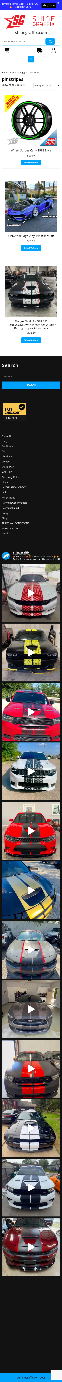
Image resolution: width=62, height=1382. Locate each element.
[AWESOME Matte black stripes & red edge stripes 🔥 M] (31, 950)
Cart (4, 451)
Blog (4, 441)
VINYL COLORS (10, 528)
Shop (4, 518)
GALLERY (7, 471)
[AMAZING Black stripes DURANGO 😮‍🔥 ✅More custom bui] (31, 1187)
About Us (7, 435)
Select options (31, 162)
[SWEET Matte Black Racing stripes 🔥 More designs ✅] (31, 831)
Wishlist (6, 533)
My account (8, 497)
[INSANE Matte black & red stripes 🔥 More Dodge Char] (31, 1247)
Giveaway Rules (10, 477)
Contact (6, 461)
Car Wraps (7, 446)
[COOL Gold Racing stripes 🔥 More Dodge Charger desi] (31, 890)
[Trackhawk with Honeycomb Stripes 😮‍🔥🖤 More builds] (31, 771)
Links (5, 492)
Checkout (7, 456)
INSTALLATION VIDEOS (14, 487)
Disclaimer (8, 466)
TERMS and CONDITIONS (15, 523)
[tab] (31, 59)
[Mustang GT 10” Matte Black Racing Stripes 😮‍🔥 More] (31, 1009)
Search (50, 41)
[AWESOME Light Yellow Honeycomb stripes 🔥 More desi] (31, 652)
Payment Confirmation (14, 502)
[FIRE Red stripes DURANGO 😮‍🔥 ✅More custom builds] (31, 1069)
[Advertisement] (31, 1323)
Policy (5, 512)
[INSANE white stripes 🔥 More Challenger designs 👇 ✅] (31, 1128)
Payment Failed (10, 507)
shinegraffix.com (31, 32)
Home (5, 72)
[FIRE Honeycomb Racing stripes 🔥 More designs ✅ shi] (31, 593)
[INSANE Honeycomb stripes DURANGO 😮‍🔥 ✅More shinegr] (31, 712)
